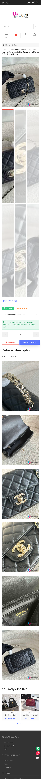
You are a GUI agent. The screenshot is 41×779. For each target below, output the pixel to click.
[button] (17, 723)
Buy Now (11, 342)
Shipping (7, 767)
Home (7, 45)
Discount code (9, 746)
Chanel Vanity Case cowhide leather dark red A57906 (30, 715)
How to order (9, 742)
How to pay (8, 761)
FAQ (5, 749)
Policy (6, 764)
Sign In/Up (25, 37)
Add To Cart (30, 342)
